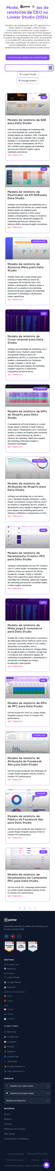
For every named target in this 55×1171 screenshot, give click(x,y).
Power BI (11, 987)
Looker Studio (13, 977)
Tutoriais (8, 1124)
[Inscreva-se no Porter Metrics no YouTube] (12, 936)
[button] (50, 68)
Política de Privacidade (37, 1154)
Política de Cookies (14, 1160)
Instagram (12, 1042)
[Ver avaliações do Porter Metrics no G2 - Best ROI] (21, 947)
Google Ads (12, 1037)
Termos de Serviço (15, 1154)
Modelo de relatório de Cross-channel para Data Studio (25, 339)
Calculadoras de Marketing (16, 1139)
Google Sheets (14, 982)
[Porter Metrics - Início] (25, 6)
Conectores (11, 1026)
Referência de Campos (14, 1129)
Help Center (9, 1134)
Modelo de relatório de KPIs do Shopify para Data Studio (27, 414)
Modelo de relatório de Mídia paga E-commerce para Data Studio (25, 628)
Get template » (15, 155)
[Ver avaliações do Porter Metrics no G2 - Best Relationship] (33, 947)
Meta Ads (11, 1032)
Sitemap (35, 1160)
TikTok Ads (12, 1061)
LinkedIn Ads (13, 1057)
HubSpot (11, 1052)
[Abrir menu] (33, 6)
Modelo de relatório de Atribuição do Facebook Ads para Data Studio (25, 761)
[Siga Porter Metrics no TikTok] (19, 936)
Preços (7, 1114)
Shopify (10, 1047)
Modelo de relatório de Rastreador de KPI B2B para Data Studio (27, 195)
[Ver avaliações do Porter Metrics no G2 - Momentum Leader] (9, 947)
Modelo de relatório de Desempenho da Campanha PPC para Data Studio (27, 877)
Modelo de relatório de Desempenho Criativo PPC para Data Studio (26, 556)
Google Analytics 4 (16, 1066)
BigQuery (11, 969)
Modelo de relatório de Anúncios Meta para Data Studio (26, 267)
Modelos (8, 1119)
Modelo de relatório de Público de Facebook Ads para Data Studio (25, 819)
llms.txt (45, 1160)
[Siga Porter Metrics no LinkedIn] (6, 936)
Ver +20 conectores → (14, 1071)
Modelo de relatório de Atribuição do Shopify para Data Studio (27, 486)
